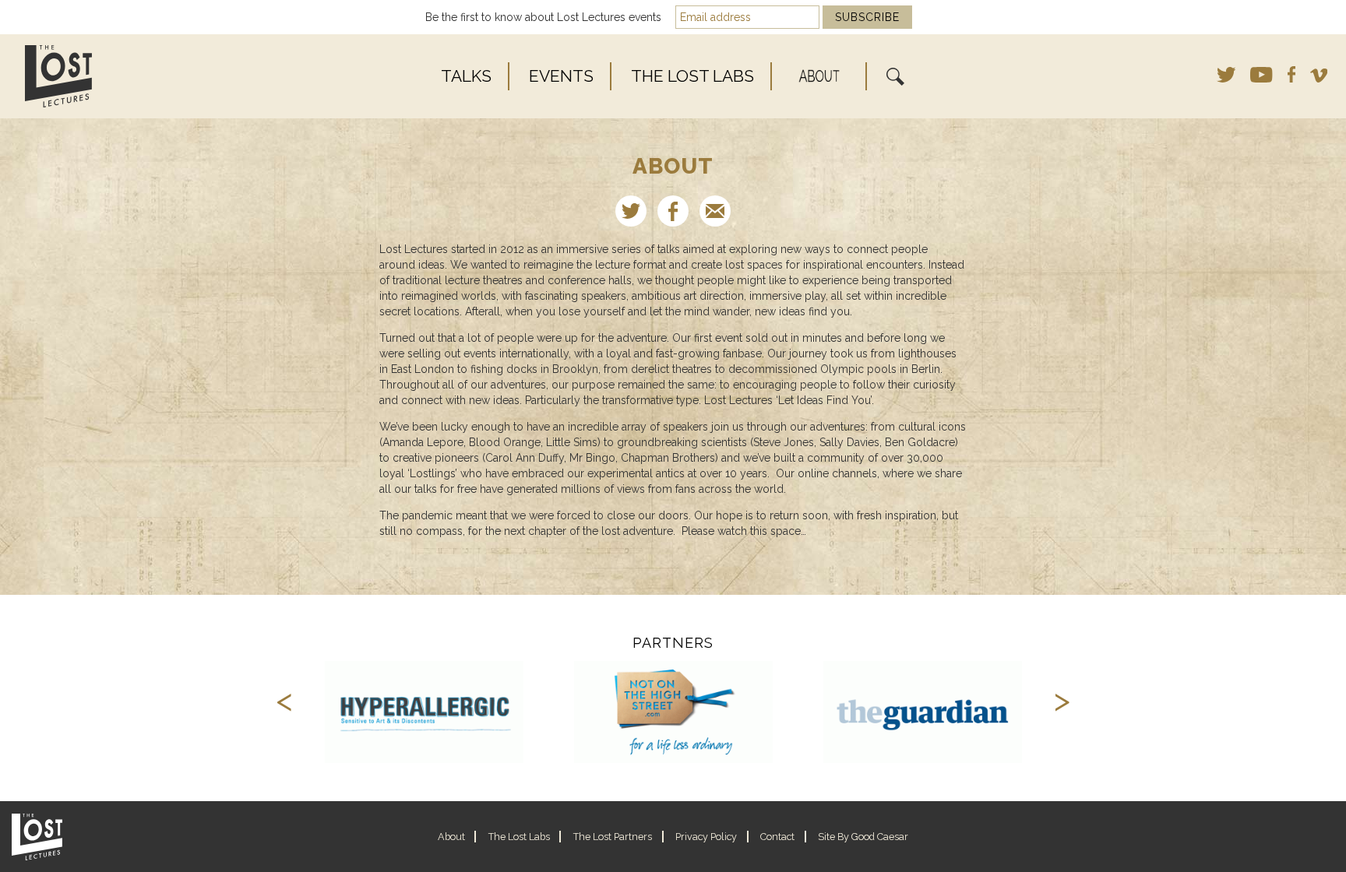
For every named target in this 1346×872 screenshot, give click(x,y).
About (819, 75)
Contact (777, 836)
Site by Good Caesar (863, 836)
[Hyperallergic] (424, 712)
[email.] (715, 211)
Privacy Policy (706, 836)
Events (561, 76)
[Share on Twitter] (631, 211)
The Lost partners (612, 836)
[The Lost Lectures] (119, 76)
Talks (466, 76)
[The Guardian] (923, 712)
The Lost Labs (692, 76)
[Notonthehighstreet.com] (673, 712)
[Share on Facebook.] (673, 211)
